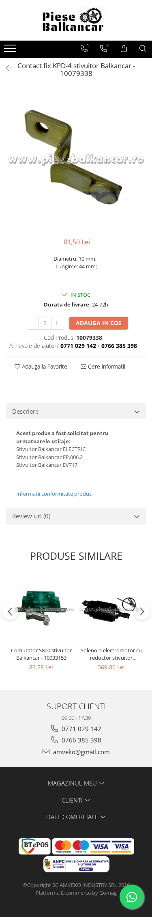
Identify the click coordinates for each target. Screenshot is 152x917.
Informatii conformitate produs (54, 493)
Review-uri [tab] (31, 516)
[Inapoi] (6, 68)
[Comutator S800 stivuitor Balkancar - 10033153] (41, 609)
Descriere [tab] (25, 411)
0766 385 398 (80, 740)
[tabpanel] (76, 159)
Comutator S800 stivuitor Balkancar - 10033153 (41, 654)
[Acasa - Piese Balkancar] (76, 20)
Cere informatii (105, 366)
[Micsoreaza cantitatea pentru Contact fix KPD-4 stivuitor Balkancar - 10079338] (33, 323)
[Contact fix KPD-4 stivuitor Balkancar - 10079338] (76, 159)
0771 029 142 (80, 729)
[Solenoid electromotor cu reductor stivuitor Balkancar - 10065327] (111, 609)
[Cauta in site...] (143, 49)
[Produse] (11, 51)
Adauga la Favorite (43, 366)
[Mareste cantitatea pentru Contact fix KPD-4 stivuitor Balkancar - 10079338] (57, 323)
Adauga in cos (99, 323)
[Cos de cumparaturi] (124, 49)
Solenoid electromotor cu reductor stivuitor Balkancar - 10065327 (111, 654)
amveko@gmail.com (80, 752)
